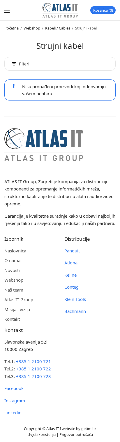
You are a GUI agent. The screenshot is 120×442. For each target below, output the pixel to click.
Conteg (71, 287)
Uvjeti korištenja (41, 434)
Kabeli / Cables (57, 28)
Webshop (32, 28)
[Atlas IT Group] (60, 10)
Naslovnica (15, 251)
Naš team (13, 290)
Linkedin (13, 412)
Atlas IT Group (18, 299)
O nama (12, 260)
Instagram (14, 400)
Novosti (12, 270)
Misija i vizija (17, 309)
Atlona (70, 263)
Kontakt (12, 319)
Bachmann (75, 311)
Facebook (14, 388)
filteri (24, 64)
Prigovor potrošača (76, 434)
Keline (70, 275)
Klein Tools (75, 299)
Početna (11, 28)
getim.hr (88, 428)
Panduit (72, 251)
